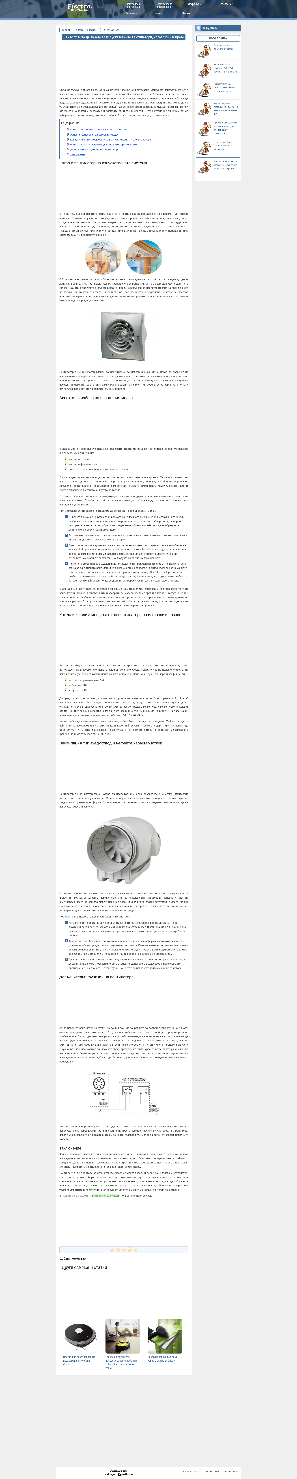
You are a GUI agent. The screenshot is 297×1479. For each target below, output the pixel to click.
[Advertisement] (124, 61)
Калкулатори (210, 28)
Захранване (195, 4)
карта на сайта (212, 1471)
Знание (186, 13)
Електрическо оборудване (164, 5)
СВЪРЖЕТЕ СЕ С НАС (191, 1471)
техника (159, 13)
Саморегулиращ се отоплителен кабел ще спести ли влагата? (224, 87)
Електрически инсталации (133, 5)
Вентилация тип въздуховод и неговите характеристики (104, 144)
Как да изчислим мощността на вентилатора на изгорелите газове (110, 139)
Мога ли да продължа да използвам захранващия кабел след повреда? (225, 165)
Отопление (131, 13)
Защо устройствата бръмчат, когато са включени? (223, 146)
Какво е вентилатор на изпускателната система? (99, 129)
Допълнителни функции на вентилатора (94, 149)
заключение (77, 154)
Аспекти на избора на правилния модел (94, 134)
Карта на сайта (230, 1471)
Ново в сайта (218, 38)
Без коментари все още (138, 1195)
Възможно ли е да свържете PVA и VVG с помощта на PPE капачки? (226, 68)
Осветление (226, 4)
